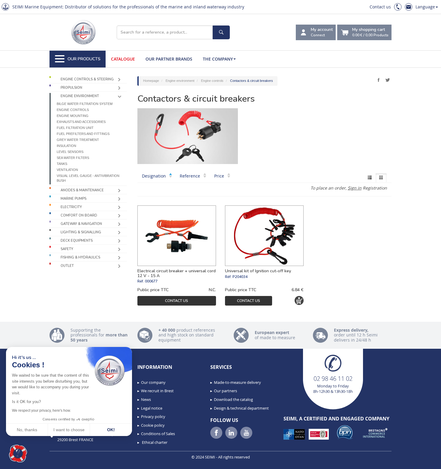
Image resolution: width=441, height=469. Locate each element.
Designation (154, 176)
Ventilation (67, 170)
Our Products (84, 59)
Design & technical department (241, 408)
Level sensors (70, 152)
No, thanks (27, 429)
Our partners (225, 390)
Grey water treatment (78, 140)
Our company (153, 382)
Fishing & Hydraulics (80, 257)
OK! (111, 429)
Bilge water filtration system (84, 104)
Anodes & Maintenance (82, 190)
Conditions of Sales (158, 433)
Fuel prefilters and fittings (83, 134)
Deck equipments (77, 240)
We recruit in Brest (157, 390)
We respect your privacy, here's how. (41, 410)
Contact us (380, 7)
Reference (190, 176)
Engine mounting (72, 116)
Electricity (71, 207)
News (146, 399)
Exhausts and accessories (81, 122)
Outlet (67, 266)
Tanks (62, 164)
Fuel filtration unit (75, 128)
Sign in (355, 188)
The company (218, 59)
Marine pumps (73, 198)
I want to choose (69, 429)
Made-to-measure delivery (237, 382)
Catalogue (123, 59)
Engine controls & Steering (87, 79)
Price (219, 176)
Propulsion (71, 87)
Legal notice (151, 408)
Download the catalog (233, 399)
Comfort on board (79, 215)
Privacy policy (153, 416)
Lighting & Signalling (81, 232)
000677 (151, 281)
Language (425, 7)
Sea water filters (73, 158)
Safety (67, 249)
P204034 (240, 276)
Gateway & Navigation (81, 224)
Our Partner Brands (169, 59)
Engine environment (80, 96)
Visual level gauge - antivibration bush (88, 178)
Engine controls (73, 110)
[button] (18, 453)
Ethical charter (154, 442)
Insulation (66, 146)
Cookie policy (153, 425)
